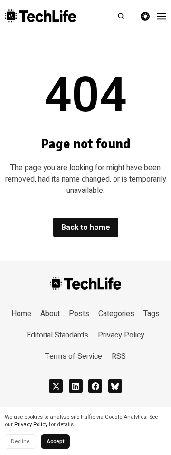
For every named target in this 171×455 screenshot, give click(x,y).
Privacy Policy (31, 424)
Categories (116, 313)
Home (21, 313)
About (50, 313)
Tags (151, 313)
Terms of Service (73, 356)
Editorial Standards (57, 335)
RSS (119, 356)
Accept (55, 441)
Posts (79, 313)
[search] (125, 16)
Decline (20, 441)
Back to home (85, 227)
